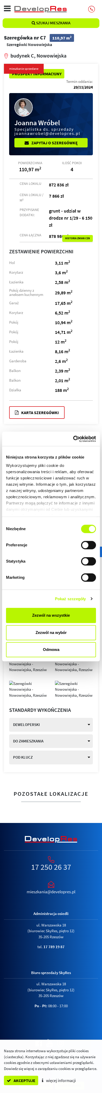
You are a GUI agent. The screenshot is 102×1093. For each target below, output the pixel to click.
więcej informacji (60, 1080)
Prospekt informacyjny (36, 73)
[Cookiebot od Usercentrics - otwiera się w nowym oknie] (73, 439)
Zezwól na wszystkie (51, 615)
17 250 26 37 (51, 867)
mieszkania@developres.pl (51, 892)
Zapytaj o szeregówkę (54, 142)
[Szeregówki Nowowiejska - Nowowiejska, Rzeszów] (28, 663)
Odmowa (51, 649)
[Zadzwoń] (91, 9)
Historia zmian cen (77, 238)
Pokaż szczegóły (70, 599)
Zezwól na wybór (51, 632)
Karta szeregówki (39, 412)
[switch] (88, 545)
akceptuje (24, 1080)
